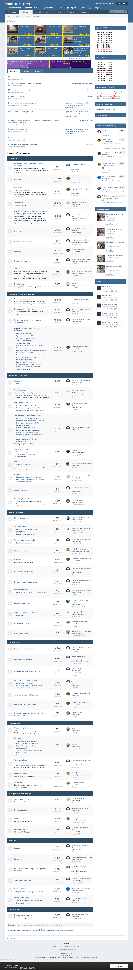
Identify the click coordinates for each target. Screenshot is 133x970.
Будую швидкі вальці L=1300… (81, 476)
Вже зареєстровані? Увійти (105, 3)
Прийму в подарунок (22, 261)
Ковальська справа (22, 477)
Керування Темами (77, 61)
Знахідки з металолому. (79, 202)
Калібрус (74, 450)
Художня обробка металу (24, 728)
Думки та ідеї (19, 818)
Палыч (48, 930)
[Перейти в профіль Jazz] (68, 165)
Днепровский (80, 453)
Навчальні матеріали (40, 355)
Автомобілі (20, 763)
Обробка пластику (40, 395)
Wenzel (78, 407)
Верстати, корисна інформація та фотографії (27, 329)
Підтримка (71, 12)
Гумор (73, 283)
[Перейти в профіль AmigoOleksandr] (68, 260)
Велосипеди (20, 765)
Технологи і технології (22, 880)
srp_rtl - (100, 98)
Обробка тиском (20, 474)
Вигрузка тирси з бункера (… (81, 517)
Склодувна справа (21, 633)
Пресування (20, 479)
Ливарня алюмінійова (23, 467)
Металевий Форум (17, 3)
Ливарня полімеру (38, 467)
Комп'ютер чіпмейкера (24, 359)
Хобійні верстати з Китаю (24, 341)
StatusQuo (79, 273)
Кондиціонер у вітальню (79, 703)
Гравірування (20, 731)
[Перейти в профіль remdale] (68, 828)
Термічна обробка (21, 449)
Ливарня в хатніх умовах (24, 464)
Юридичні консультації (23, 242)
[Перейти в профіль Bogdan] (68, 202)
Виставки (17, 848)
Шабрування (28, 395)
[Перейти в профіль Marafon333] (68, 601)
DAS (40, 930)
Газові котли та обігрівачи (25, 683)
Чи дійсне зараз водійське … (81, 240)
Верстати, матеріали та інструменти (21, 294)
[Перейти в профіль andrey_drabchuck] (99, 164)
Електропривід (21, 348)
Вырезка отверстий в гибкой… (81, 878)
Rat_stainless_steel (82, 661)
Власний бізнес (20, 889)
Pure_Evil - (101, 94)
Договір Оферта (66, 955)
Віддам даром (19, 251)
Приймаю (119, 966)
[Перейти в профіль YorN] (99, 131)
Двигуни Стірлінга (32, 746)
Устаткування (28, 592)
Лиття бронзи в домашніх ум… (81, 463)
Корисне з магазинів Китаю (80, 178)
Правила (84, 12)
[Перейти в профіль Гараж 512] (99, 140)
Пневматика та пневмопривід (25, 582)
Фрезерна (26, 393)
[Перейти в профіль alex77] (68, 681)
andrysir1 (10, 131)
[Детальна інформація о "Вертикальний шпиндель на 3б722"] (101, 217)
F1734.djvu (106, 287)
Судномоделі (20, 741)
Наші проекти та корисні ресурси (20, 793)
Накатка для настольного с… (81, 818)
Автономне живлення (23, 190)
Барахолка (12, 12)
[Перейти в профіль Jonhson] (68, 899)
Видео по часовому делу (79, 622)
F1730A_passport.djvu (109, 304)
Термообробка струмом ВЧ (25, 454)
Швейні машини (20, 773)
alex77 (78, 685)
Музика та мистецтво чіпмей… (81, 271)
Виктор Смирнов (81, 820)
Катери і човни (31, 765)
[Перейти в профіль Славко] (68, 320)
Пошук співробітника (23, 903)
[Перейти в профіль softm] (68, 178)
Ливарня (17, 461)
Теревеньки (18, 202)
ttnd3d (23, 930)
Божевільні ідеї (20, 829)
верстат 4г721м (76, 500)
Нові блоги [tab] (37, 71)
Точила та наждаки (30, 405)
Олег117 (28, 930)
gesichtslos (80, 530)
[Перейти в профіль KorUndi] (68, 501)
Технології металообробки (18, 375)
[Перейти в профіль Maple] (68, 713)
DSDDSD (79, 633)
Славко (78, 321)
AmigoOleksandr (81, 261)
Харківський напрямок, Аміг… (81, 259)
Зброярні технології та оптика (25, 612)
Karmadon (79, 890)
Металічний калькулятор (106, 109)
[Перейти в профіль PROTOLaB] (99, 153)
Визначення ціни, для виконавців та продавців (28, 164)
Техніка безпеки (20, 527)
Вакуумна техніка (21, 589)
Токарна (19, 393)
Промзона (12, 840)
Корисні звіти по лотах (57, 61)
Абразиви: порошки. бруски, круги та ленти (31, 410)
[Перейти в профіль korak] (68, 647)
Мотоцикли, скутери (31, 763)
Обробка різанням (21, 390)
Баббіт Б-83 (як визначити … (81, 549)
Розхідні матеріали (22, 441)
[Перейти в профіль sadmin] (68, 915)
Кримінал (19, 615)
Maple (9, 98)
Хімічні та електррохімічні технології (28, 501)
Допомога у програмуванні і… (81, 380)
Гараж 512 (108, 148)
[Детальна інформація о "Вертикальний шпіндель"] (101, 232)
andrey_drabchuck (110, 170)
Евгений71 (16, 930)
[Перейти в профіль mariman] (68, 858)
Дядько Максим (81, 395)
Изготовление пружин (78, 898)
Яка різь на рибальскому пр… (81, 857)
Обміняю (89, 144)
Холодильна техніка (22, 603)
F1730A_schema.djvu (109, 313)
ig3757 (78, 849)
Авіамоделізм (31, 741)
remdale (79, 832)
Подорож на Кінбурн (78, 782)
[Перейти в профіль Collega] (68, 622)
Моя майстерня (14, 642)
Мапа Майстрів (41, 12)
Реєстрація (122, 3)
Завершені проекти (21, 799)
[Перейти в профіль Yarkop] (68, 428)
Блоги (27, 16)
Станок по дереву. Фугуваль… (81, 647)
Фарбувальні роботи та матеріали (27, 671)
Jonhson (79, 900)
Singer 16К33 (75, 773)
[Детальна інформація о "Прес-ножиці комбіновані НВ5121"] (101, 258)
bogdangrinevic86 (82, 242)
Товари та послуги (22, 900)
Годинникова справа (22, 623)
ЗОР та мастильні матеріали (26, 384)
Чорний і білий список (23, 369)
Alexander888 (11, 105)
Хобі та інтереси (14, 723)
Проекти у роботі (20, 810)
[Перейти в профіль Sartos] (68, 310)
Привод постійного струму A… (81, 347)
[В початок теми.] (8, 77)
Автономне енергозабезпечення (82, 83)
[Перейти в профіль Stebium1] (68, 518)
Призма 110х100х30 (53, 37)
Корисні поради (36, 364)
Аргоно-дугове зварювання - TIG (27, 418)
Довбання (19, 395)
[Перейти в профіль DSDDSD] (68, 632)
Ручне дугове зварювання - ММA (27, 423)
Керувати (36, 16)
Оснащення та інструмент (25, 352)
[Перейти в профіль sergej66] (68, 569)
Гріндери (19, 405)
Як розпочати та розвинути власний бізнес (30, 892)
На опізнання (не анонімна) (24, 309)
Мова (66, 944)
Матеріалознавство (21, 551)
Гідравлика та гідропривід (24, 571)
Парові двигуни (21, 748)
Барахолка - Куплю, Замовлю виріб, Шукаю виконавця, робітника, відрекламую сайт (77, 105)
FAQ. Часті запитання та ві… (81, 914)
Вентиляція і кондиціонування (26, 704)
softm (9, 79)
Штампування (39, 479)
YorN (107, 133)
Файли (9, 16)
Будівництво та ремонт (23, 659)
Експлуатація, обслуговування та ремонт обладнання (30, 869)
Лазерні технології (21, 490)
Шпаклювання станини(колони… (77, 669)
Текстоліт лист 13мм (53, 26)
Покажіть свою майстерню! (24, 649)
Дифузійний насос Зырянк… (81, 590)
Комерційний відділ (21, 897)
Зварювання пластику (29, 439)
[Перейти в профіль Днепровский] (68, 451)
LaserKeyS (79, 382)
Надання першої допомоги (25, 534)
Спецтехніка (41, 765)
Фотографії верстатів (33, 367)
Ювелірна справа (33, 731)
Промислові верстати (23, 333)
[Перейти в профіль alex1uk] (68, 669)
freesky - (100, 96)
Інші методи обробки (22, 498)
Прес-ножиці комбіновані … (115, 255)
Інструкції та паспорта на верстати (28, 357)
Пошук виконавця (36, 900)
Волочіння (29, 479)
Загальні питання (40, 592)
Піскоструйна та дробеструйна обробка (29, 408)
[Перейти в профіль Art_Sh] (68, 540)
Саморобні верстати (23, 343)
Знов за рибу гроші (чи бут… (81, 888)
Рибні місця (20, 367)
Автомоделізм (33, 743)
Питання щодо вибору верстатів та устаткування (27, 321)
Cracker (10, 146)
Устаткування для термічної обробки (28, 452)
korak (78, 649)
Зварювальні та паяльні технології (27, 415)
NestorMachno (112, 289)
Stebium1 (10, 140)
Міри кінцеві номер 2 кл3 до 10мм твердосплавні (81, 39)
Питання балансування (24, 543)
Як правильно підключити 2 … (81, 693)
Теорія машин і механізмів (24, 540)
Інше (33, 688)
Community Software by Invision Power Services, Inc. (66, 946)
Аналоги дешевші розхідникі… (81, 427)
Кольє (73, 728)
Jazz (77, 169)
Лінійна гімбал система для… (81, 539)
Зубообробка (35, 393)
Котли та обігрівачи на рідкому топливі (29, 685)
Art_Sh (78, 541)
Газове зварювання (23, 425)
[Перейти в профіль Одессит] (68, 284)
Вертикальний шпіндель (114, 229)
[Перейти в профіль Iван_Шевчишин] (68, 867)
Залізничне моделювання (25, 755)
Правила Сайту (66, 953)
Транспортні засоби (21, 760)
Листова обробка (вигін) (24, 482)
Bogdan (78, 204)
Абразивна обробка (21, 402)
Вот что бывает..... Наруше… (81, 528)
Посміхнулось (19, 284)
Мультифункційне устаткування (27, 432)
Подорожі (18, 782)
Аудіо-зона (18, 269)
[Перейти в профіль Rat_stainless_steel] (68, 657)
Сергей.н (35, 930)
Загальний (18, 381)
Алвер (10, 930)
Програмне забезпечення (25, 362)
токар (78, 465)
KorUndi (79, 502)
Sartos (78, 311)
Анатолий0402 (111, 220)
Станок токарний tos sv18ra (80, 319)
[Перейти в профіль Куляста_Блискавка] (68, 549)
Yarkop (78, 429)
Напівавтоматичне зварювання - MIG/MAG (30, 420)
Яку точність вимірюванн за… (81, 580)
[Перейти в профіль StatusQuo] (68, 272)
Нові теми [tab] (25, 71)
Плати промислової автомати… (78, 166)
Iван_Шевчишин (81, 871)
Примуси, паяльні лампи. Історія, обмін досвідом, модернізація (29, 714)
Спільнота (26, 12)
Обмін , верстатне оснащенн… (77, 229)
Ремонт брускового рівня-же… (81, 631)
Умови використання (27, 967)
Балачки (90, 77)
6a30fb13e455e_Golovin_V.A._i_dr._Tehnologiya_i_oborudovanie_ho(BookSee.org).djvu (113, 322)
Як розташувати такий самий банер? (80, 59)
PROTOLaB (109, 157)
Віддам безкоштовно (78, 249)
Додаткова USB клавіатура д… (81, 558)
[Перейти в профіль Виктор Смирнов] (68, 818)
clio (44, 930)
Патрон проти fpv (77, 612)
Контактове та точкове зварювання (28, 430)
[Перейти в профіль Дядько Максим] (68, 391)
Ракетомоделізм (21, 743)
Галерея (18, 16)
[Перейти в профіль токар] (68, 464)
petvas (78, 592)
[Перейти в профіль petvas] (68, 591)
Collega (78, 624)
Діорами (74, 744)
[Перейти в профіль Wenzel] (68, 404)
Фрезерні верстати (86, 120)
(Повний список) (57, 925)
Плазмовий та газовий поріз (25, 428)
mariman (79, 859)
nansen (9, 114)
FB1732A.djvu (107, 296)
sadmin (78, 916)
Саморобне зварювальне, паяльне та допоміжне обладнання (29, 435)
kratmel (78, 810)
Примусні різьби (76, 712)
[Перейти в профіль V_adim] (99, 188)
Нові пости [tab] (14, 71)
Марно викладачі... (86, 138)
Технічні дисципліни (16, 512)
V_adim (108, 191)
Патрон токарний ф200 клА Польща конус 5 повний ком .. (81, 50)
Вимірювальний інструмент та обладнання (30, 350)
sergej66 (79, 572)
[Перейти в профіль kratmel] (68, 809)
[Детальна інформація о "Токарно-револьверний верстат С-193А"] (101, 269)
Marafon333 (80, 604)
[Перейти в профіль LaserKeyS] (68, 381)
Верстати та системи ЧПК (25, 338)
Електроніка (19, 559)
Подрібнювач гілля (77, 798)
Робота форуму (14, 909)
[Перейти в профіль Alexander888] (68, 214)
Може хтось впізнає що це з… (81, 309)
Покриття (19, 592)
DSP (117, 246)
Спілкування (13, 158)
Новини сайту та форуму (23, 915)
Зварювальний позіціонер (80, 808)
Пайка (18, 439)
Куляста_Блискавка (82, 551)
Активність (57, 12)
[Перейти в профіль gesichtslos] (68, 529)
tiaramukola (55, 930)
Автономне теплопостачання (25, 680)
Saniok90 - (101, 92)
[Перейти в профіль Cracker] (68, 229)
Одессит (79, 285)
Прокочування (35, 477)
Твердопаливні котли (23, 688)
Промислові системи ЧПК (25, 336)
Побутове (18, 187)
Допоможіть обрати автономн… (78, 682)
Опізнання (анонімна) (22, 299)
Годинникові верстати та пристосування (29, 345)
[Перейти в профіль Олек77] (68, 487)
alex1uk (78, 673)
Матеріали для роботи (24, 355)
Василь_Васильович (66, 930)
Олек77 (78, 491)
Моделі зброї (20, 746)
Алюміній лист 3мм (24, 26)
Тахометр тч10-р (51, 48)
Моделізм (18, 738)
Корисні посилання (22, 364)
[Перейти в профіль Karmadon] (68, 889)
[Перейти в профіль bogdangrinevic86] (68, 240)
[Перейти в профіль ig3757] (68, 846)
